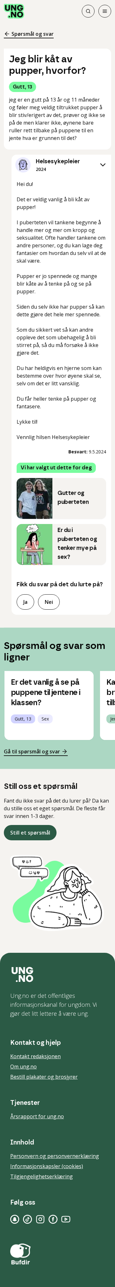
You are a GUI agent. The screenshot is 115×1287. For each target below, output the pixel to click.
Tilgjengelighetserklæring (41, 1176)
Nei (49, 601)
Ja (25, 601)
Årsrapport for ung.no (37, 1116)
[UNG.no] (57, 974)
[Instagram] (40, 1219)
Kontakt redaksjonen (35, 1056)
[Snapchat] (14, 1219)
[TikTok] (27, 1219)
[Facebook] (53, 1219)
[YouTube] (65, 1219)
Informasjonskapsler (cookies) (46, 1166)
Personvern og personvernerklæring (54, 1156)
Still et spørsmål (30, 832)
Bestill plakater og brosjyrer (44, 1076)
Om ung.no (23, 1066)
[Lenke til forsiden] (14, 11)
